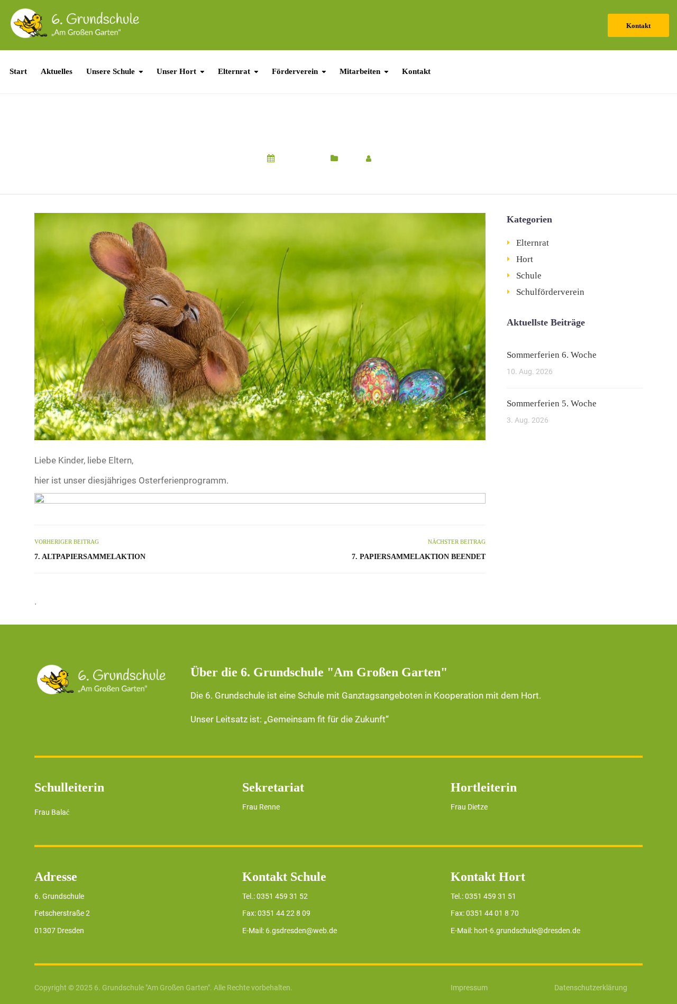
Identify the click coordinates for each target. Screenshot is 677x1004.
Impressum (469, 987)
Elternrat (234, 71)
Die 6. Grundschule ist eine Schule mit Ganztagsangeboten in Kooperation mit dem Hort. (365, 695)
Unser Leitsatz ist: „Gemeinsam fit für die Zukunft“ (289, 719)
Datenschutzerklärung (590, 987)
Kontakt (638, 26)
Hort (350, 158)
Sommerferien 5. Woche (552, 403)
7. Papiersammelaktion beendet (418, 557)
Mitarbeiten (360, 71)
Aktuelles (56, 71)
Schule (529, 276)
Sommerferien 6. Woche (552, 355)
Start (18, 71)
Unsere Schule (110, 71)
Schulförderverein (550, 292)
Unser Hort (176, 71)
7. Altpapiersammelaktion (89, 557)
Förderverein (295, 71)
